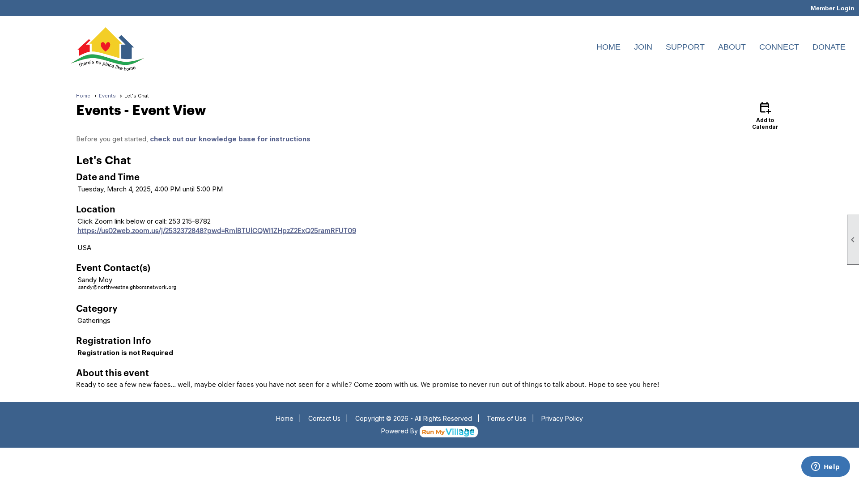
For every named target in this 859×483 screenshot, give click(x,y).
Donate (829, 46)
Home (608, 46)
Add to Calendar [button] (765, 115)
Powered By (400, 431)
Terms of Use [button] (507, 418)
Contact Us (324, 418)
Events (107, 96)
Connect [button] (779, 46)
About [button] (732, 46)
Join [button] (643, 46)
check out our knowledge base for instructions (230, 139)
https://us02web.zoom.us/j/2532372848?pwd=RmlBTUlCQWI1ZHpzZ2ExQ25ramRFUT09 (216, 230)
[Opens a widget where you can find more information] (825, 467)
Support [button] (685, 46)
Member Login (833, 8)
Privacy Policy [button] (562, 418)
